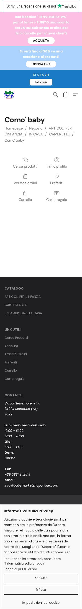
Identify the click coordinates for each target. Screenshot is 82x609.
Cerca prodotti (25, 166)
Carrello (25, 199)
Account (11, 346)
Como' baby (14, 140)
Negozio (35, 128)
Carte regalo (56, 199)
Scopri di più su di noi (20, 569)
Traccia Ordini (16, 354)
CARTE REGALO (16, 305)
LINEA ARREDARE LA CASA (23, 313)
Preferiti (56, 183)
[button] (41, 40)
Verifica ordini (25, 183)
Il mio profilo (56, 166)
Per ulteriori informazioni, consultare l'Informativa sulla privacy (32, 561)
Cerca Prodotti (16, 337)
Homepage (14, 128)
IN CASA (36, 134)
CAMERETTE (59, 134)
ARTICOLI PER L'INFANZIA (23, 296)
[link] (41, 600)
